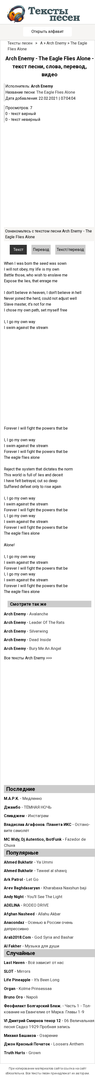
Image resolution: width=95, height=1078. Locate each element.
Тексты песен (20, 43)
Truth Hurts (14, 1053)
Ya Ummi (45, 862)
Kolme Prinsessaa (35, 988)
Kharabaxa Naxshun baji (64, 887)
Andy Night (14, 896)
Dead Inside (40, 639)
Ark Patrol (13, 879)
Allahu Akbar (49, 913)
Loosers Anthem (68, 1044)
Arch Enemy (56, 43)
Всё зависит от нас (46, 962)
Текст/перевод (70, 249)
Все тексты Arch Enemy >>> (28, 658)
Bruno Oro (13, 997)
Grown (34, 1052)
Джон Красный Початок (27, 1044)
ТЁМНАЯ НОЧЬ (37, 807)
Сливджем (14, 815)
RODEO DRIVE (36, 905)
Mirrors (23, 971)
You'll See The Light (44, 896)
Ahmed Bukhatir (18, 862)
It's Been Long (46, 979)
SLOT (9, 971)
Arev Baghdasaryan (22, 888)
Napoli (32, 997)
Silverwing (38, 631)
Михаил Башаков (20, 1035)
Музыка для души (42, 946)
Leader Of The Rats (47, 622)
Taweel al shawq (52, 870)
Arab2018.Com (17, 937)
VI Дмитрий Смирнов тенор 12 (32, 1020)
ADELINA (12, 905)
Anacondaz (14, 922)
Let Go (32, 879)
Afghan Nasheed (19, 914)
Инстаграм (38, 815)
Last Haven (14, 962)
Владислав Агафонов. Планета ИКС (37, 824)
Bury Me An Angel (45, 648)
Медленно (32, 798)
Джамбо (12, 807)
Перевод (41, 249)
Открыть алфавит (47, 31)
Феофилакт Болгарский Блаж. (32, 1006)
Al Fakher (12, 946)
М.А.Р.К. (11, 798)
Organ (9, 988)
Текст (18, 249)
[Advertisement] (47, 174)
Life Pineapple (17, 980)
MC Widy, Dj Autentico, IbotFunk (33, 839)
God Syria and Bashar (54, 937)
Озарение (48, 1035)
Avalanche (38, 613)
